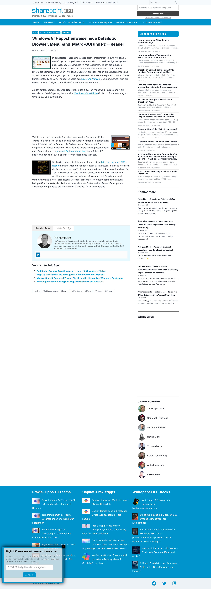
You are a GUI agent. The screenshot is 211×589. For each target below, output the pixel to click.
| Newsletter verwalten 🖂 (106, 2)
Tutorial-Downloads (151, 22)
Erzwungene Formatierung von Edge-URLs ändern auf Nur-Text (70, 281)
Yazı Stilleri (142, 199)
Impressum (38, 2)
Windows (66, 33)
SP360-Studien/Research (71, 22)
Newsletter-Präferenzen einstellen (158, 18)
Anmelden (158, 13)
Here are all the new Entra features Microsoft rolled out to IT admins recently (157, 86)
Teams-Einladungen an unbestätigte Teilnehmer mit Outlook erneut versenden (51, 533)
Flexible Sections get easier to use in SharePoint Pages (155, 100)
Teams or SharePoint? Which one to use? (157, 129)
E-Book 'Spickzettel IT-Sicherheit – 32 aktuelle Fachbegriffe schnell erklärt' (155, 552)
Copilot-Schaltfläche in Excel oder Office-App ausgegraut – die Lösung (104, 515)
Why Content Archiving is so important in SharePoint (157, 172)
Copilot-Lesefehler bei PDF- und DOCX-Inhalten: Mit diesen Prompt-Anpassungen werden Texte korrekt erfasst (105, 544)
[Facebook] (154, 583)
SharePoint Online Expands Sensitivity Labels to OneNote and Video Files (156, 71)
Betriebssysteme (50, 291)
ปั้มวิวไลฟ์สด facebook (147, 221)
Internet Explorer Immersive (71, 151)
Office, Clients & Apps (50, 33)
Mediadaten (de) (53, 2)
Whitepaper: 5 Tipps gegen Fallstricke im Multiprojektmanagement (151, 504)
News (35, 33)
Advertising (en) (70, 2)
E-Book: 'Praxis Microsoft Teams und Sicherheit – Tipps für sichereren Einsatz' (155, 567)
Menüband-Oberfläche (86, 93)
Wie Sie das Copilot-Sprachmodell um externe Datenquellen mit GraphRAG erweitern (104, 559)
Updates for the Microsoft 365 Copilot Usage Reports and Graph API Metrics (156, 115)
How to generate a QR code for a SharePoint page (153, 41)
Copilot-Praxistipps (98, 492)
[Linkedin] (38, 255)
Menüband (77, 291)
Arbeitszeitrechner (146, 292)
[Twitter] (164, 583)
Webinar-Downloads (126, 22)
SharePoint (48, 22)
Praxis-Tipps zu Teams (51, 492)
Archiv (36, 291)
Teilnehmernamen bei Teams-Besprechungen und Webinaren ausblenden (53, 519)
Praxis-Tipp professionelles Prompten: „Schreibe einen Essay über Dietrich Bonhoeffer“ (104, 529)
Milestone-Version (90, 79)
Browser (65, 291)
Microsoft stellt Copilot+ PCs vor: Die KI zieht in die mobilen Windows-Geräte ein (80, 278)
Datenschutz (86, 2)
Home (36, 22)
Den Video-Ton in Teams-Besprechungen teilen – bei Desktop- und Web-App (157, 224)
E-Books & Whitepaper (100, 22)
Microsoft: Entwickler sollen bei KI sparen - (158, 142)
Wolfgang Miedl (38, 50)
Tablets (98, 291)
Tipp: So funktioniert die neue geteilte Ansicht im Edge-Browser (70, 274)
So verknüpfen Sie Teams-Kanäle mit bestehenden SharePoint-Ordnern (54, 504)
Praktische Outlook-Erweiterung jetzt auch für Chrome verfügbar (71, 271)
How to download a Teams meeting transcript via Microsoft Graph (154, 56)
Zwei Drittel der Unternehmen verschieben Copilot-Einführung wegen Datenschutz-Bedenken (158, 269)
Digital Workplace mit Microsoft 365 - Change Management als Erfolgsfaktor (155, 519)
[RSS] (174, 583)
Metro (88, 291)
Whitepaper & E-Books (151, 492)
